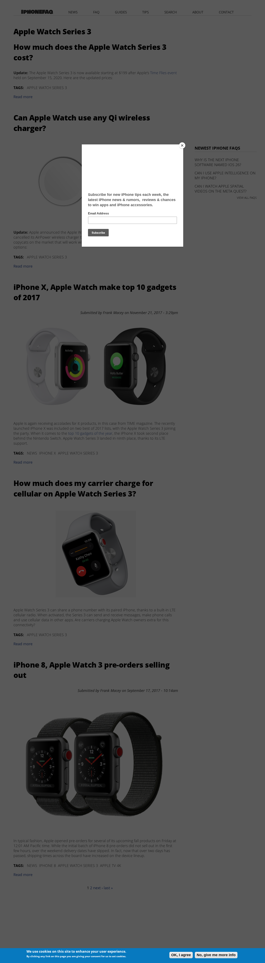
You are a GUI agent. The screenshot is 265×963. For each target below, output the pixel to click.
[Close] (182, 145)
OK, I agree (181, 955)
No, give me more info (216, 955)
